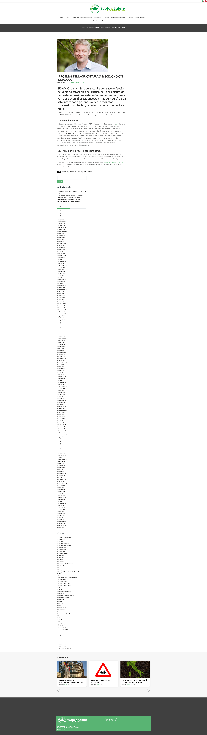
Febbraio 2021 (62, 328)
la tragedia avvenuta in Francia (113, 162)
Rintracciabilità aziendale (64, 628)
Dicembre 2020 (62, 332)
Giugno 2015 (61, 465)
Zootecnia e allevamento (64, 648)
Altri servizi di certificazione (118, 17)
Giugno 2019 (61, 368)
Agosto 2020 (61, 340)
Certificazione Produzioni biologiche (67, 577)
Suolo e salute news (140, 17)
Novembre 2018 (62, 382)
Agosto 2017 (61, 412)
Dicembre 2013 (62, 501)
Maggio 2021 (61, 322)
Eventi (60, 601)
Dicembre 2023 (62, 259)
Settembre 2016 (62, 435)
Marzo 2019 (61, 374)
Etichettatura (61, 599)
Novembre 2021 (62, 309)
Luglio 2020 (61, 342)
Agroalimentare (62, 547)
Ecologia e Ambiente (63, 597)
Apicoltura (61, 555)
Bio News (60, 559)
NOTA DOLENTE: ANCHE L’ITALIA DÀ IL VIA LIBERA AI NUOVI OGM (134, 681)
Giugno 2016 (61, 441)
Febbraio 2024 (62, 255)
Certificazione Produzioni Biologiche (81, 17)
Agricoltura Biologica (63, 543)
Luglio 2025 (61, 233)
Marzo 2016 (61, 447)
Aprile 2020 (61, 348)
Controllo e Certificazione (64, 583)
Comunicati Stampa (63, 579)
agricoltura (65, 171)
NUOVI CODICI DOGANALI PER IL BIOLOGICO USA (70, 197)
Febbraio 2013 (62, 521)
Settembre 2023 (62, 265)
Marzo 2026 (61, 219)
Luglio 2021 (61, 318)
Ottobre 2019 (61, 360)
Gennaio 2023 (61, 281)
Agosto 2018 (61, 388)
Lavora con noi (110, 20)
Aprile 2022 (61, 299)
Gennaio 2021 (61, 330)
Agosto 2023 (61, 267)
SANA (59, 634)
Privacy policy (60, 729)
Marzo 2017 (61, 422)
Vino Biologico (62, 644)
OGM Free (61, 620)
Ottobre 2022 (61, 287)
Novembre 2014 (62, 479)
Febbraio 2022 (62, 303)
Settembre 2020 (62, 338)
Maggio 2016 (61, 443)
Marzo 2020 (61, 350)
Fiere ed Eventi (62, 607)
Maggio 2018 (61, 394)
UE (59, 640)
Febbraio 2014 (62, 497)
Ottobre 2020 (61, 336)
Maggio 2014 (61, 491)
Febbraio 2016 (62, 449)
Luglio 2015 (61, 463)
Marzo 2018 (61, 398)
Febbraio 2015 (62, 473)
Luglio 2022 (61, 293)
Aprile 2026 (61, 217)
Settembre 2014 (62, 483)
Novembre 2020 (62, 334)
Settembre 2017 (62, 410)
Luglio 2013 (61, 511)
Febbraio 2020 (62, 352)
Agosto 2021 (61, 316)
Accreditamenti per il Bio (64, 537)
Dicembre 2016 (62, 429)
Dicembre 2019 (62, 356)
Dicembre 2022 (62, 283)
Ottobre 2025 (61, 229)
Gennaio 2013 (61, 523)
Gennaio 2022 (61, 305)
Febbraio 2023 (62, 279)
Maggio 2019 (61, 370)
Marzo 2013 (61, 519)
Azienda (67, 17)
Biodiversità (61, 565)
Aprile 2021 (61, 324)
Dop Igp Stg (61, 593)
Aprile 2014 (61, 493)
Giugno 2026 (61, 213)
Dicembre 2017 (62, 404)
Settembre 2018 (62, 386)
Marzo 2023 (61, 277)
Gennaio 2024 (61, 257)
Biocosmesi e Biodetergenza (65, 563)
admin (65, 684)
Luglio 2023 (61, 269)
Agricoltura (61, 541)
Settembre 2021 (62, 314)
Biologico (60, 569)
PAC (59, 622)
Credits (66, 729)
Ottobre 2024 (61, 245)
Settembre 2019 (62, 362)
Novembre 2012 (62, 525)
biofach (60, 567)
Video (59, 642)
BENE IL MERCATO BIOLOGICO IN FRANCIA (69, 199)
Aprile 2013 (61, 517)
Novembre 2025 (62, 227)
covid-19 (60, 587)
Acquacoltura (61, 539)
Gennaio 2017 (61, 426)
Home (61, 17)
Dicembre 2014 (62, 477)
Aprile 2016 (61, 445)
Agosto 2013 (61, 509)
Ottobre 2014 (61, 481)
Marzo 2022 (61, 301)
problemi (90, 171)
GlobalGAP (106, 17)
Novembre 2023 (62, 261)
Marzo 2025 (61, 241)
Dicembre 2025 (62, 225)
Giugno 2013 (61, 513)
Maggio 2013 (61, 515)
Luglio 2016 (61, 439)
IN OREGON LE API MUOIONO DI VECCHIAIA (69, 201)
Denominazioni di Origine (64, 591)
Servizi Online (97, 17)
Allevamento (61, 551)
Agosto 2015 (61, 461)
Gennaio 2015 (61, 475)
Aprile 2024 (61, 251)
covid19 (60, 589)
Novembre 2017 (62, 406)
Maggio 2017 (61, 418)
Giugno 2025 (61, 235)
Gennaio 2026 (61, 223)
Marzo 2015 (61, 471)
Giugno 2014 (61, 489)
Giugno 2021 (61, 320)
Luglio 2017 (61, 414)
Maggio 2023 (61, 273)
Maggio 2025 (61, 237)
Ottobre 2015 (61, 457)
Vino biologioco (62, 646)
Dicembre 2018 (62, 380)
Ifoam (85, 171)
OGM (59, 617)
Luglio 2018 (61, 390)
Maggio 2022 (61, 297)
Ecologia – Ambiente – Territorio (66, 595)
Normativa (60, 615)
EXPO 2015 (61, 603)
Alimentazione (62, 549)
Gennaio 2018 (61, 402)
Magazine (60, 611)
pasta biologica (62, 624)
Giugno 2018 (61, 392)
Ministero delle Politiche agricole (66, 613)
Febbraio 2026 (62, 221)
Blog (59, 575)
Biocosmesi (61, 561)
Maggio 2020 (61, 346)
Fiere (59, 605)
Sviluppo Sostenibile (63, 638)
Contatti (95, 20)
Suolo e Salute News (90, 27)
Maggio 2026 (61, 215)
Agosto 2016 (61, 437)
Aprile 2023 (61, 275)
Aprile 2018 (61, 396)
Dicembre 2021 (62, 307)
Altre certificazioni (63, 553)
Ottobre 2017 (61, 408)
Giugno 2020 (61, 344)
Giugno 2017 (61, 416)
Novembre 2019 (62, 358)
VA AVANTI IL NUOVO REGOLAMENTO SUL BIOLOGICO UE (72, 192)
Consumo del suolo (63, 581)
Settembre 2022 (62, 289)
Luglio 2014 (61, 487)
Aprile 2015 (61, 469)
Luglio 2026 (61, 211)
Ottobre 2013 (61, 505)
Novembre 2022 (62, 285)
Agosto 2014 (61, 485)
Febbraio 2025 (62, 243)
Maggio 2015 (61, 467)
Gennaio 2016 (61, 451)
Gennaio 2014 (61, 499)
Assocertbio (61, 557)
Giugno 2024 (61, 247)
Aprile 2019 (61, 372)
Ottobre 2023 (61, 263)
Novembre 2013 (62, 503)
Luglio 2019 (61, 366)
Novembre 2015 (62, 455)
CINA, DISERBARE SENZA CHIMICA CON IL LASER (70, 195)
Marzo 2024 (61, 253)
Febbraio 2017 (62, 424)
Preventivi (130, 17)
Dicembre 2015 (62, 453)
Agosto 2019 (61, 364)
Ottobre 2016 (61, 433)
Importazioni (61, 609)
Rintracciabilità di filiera (64, 630)
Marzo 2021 (61, 326)
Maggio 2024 (61, 249)
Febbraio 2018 (62, 400)
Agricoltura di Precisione (64, 545)
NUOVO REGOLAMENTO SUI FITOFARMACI (100, 681)
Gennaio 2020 (61, 354)
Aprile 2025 (61, 239)
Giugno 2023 (61, 271)
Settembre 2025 (62, 231)
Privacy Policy (102, 20)
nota (117, 124)
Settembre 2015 (62, 459)
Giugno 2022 (61, 295)
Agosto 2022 (61, 291)
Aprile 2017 (61, 420)
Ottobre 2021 (61, 312)
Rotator (60, 632)
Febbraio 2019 (62, 376)
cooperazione (72, 171)
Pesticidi (60, 626)
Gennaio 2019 (61, 378)
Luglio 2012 (61, 527)
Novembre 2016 (62, 431)
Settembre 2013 (62, 507)
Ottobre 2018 (61, 384)
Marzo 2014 (61, 495)
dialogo (80, 171)
